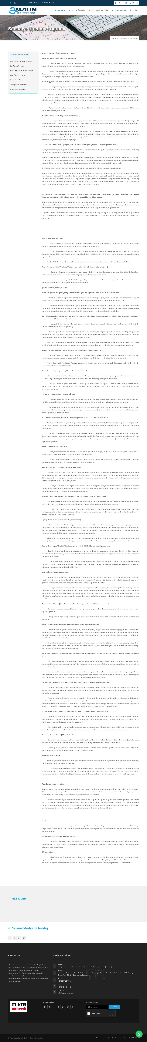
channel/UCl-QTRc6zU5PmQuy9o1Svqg (72, 1007)
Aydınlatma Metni (110, 1038)
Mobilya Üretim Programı (18, 89)
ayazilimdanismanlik (59, 1007)
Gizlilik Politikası (134, 1038)
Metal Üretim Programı (17, 75)
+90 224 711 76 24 (34, 3)
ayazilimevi (54, 1007)
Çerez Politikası (122, 1038)
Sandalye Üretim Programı (18, 84)
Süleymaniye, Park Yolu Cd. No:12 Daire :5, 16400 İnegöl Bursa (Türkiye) (85, 967)
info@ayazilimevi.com (18, 3)
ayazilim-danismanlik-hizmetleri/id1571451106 (45, 1007)
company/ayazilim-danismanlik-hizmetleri (63, 1007)
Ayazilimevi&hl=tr (49, 1007)
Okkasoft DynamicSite (35, 1038)
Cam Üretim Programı (17, 66)
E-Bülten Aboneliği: (93, 1002)
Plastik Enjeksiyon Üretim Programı (22, 70)
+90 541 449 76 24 (49, 3)
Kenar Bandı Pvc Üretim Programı (21, 61)
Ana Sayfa (114, 38)
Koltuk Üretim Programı (17, 80)
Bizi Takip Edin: (48, 1002)
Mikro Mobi (99, 1038)
